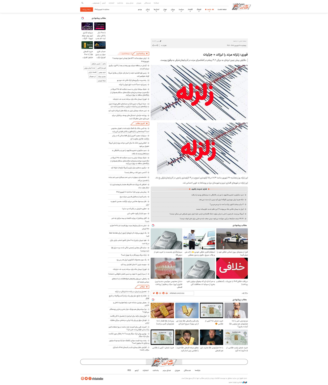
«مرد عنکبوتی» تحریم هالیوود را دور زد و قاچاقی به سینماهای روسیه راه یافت (217, 194)
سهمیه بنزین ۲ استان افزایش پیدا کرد (134, 264)
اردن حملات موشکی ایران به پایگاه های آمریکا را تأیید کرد (127, 110)
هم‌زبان (138, 3)
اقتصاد (190, 9)
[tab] (142, 53)
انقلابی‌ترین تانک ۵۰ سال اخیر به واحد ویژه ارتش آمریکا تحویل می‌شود (129, 145)
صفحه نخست (222, 9)
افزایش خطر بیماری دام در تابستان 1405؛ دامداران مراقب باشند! (131, 348)
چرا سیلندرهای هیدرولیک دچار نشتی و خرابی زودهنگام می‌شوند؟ (129, 310)
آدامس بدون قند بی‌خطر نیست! (136, 172)
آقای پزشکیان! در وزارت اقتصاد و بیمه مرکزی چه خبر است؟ (130, 220)
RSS (129, 370)
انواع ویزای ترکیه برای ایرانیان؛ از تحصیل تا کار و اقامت (128, 316)
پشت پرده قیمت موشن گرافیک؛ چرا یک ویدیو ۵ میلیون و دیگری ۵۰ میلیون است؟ (129, 341)
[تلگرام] (82, 378)
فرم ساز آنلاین (102, 68)
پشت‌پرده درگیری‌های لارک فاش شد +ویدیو (131, 80)
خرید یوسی (102, 72)
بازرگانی (142, 287)
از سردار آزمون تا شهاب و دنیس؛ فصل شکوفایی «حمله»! (127, 274)
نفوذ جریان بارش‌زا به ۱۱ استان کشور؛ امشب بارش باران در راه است (129, 242)
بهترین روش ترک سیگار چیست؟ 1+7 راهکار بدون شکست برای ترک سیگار (129, 335)
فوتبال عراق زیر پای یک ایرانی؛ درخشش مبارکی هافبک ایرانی (129, 321)
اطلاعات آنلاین (241, 6)
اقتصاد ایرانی (92, 72)
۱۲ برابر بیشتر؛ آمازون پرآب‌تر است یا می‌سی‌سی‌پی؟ (227, 204)
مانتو (104, 64)
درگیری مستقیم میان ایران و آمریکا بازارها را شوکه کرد (129, 167)
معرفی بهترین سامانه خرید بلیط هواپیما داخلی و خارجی (131, 304)
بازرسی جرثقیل (96, 64)
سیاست (181, 9)
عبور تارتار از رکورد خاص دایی (137, 213)
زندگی (148, 9)
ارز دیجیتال (92, 76)
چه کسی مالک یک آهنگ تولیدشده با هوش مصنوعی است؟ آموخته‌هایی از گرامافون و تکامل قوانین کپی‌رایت (130, 130)
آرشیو (104, 3)
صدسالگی (147, 3)
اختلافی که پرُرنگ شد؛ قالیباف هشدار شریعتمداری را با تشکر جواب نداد (129, 186)
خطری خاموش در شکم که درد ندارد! (134, 208)
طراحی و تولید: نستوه (235, 382)
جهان (165, 9)
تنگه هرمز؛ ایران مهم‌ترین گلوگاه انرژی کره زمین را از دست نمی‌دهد (221, 199)
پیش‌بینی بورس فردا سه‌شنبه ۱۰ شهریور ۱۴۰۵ (131, 192)
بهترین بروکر (102, 76)
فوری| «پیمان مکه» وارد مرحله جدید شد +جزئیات (130, 99)
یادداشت (120, 3)
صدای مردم (129, 3)
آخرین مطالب (140, 123)
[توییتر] (86, 378)
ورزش (173, 9)
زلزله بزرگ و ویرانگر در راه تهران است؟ (134, 255)
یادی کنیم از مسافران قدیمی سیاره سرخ (133, 196)
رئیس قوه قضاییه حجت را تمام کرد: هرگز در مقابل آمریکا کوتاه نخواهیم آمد (128, 75)
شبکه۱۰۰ (156, 3)
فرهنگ (199, 9)
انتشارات (111, 3)
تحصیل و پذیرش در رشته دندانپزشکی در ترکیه (131, 291)
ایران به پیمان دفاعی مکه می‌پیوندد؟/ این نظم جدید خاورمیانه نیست (220, 209)
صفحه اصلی (242, 41)
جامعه (209, 9)
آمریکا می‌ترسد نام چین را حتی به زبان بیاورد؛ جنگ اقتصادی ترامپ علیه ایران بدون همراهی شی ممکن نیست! (207, 213)
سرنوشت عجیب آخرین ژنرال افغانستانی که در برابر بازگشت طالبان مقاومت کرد (130, 137)
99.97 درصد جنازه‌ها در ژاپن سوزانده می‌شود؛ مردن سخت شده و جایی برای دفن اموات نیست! (212, 218)
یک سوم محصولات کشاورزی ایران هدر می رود (131, 259)
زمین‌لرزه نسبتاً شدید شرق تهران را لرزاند (133, 84)
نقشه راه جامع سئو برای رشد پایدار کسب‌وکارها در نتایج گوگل (129, 297)
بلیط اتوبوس (102, 80)
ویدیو (140, 9)
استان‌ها (156, 9)
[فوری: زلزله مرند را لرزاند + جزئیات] (199, 92)
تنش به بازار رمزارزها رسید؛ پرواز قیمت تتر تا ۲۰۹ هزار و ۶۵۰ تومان (129, 227)
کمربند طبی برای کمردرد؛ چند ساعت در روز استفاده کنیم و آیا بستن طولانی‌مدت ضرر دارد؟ (129, 328)
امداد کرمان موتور (89, 68)
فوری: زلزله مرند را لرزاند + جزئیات (225, 54)
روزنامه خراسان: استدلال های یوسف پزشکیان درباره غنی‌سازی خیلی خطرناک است (130, 117)
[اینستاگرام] (89, 378)
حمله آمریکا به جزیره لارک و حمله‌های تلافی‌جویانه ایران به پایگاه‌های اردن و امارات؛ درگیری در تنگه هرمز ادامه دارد (129, 105)
